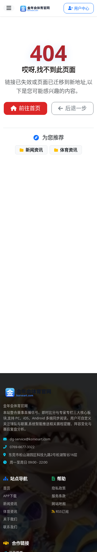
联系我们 (10, 527)
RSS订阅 (62, 511)
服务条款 (59, 496)
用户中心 (81, 8)
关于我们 (10, 519)
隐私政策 (59, 488)
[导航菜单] (9, 8)
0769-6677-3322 (21, 447)
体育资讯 (68, 150)
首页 (6, 488)
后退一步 (76, 108)
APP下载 (10, 496)
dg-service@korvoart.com (29, 439)
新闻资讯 (34, 150)
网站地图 (59, 503)
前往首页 (29, 108)
